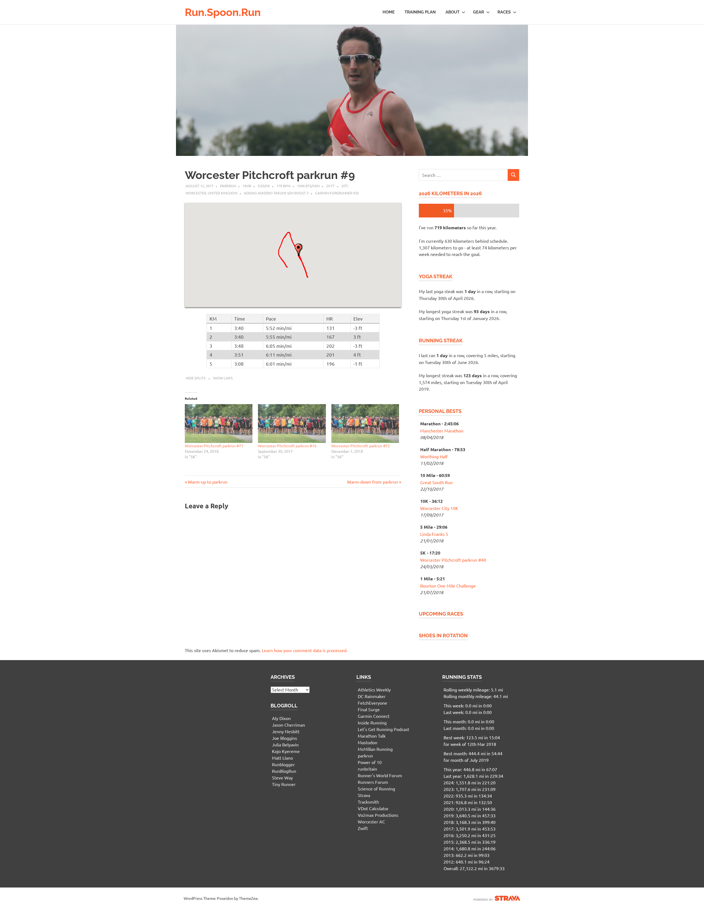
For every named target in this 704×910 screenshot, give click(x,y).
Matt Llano (282, 757)
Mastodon (367, 742)
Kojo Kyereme (286, 751)
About (453, 12)
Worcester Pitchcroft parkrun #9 (270, 175)
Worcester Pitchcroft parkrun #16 (287, 445)
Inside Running (372, 722)
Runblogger (283, 764)
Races (504, 12)
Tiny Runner (284, 784)
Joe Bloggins (284, 738)
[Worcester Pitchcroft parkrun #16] (292, 423)
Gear (478, 12)
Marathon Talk (372, 735)
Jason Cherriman (288, 724)
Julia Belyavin (285, 744)
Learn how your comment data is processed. (305, 650)
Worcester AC (371, 821)
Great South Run (436, 482)
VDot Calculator (373, 808)
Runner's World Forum (380, 775)
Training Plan (420, 12)
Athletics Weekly (374, 689)
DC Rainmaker (372, 696)
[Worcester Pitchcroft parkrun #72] (365, 423)
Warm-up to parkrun (207, 481)
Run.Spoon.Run (223, 12)
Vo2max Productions (378, 815)
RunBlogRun (284, 771)
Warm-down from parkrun (372, 481)
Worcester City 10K (439, 508)
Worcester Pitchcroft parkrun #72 (360, 445)
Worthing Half (434, 456)
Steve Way (282, 777)
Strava (364, 795)
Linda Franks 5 (434, 534)
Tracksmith (368, 801)
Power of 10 (370, 762)
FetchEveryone (372, 702)
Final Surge (369, 709)
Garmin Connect (373, 716)
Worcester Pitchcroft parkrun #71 (214, 445)
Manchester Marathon (441, 430)
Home (389, 12)
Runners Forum (373, 782)
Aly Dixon (281, 718)
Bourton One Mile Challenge (448, 585)
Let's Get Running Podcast (383, 729)
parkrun (365, 755)
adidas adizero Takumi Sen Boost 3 (276, 193)
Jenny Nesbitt (285, 731)
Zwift (363, 828)
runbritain (367, 768)
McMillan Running (375, 749)
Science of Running (376, 788)
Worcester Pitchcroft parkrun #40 (453, 559)
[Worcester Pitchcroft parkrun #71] (218, 423)
